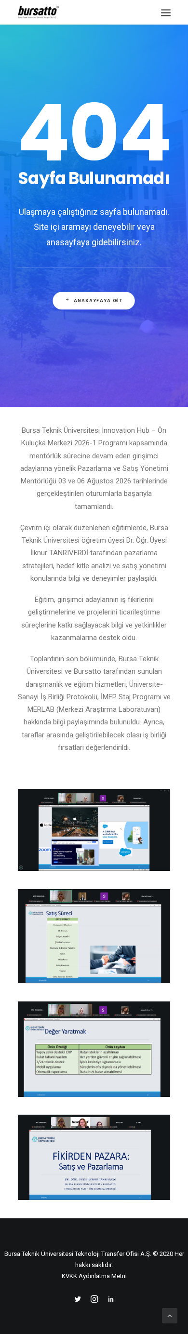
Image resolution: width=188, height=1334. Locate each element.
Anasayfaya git (98, 300)
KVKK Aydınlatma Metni (94, 1276)
